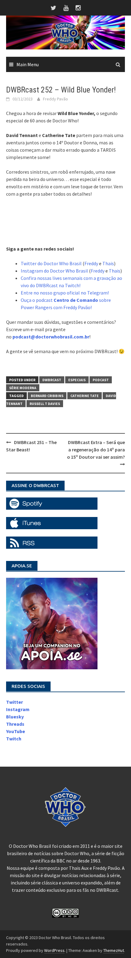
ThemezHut (113, 950)
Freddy (91, 263)
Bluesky (15, 717)
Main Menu (27, 64)
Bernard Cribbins (47, 395)
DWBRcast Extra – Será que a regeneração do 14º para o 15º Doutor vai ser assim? (96, 449)
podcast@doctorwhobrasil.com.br (50, 337)
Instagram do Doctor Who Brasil (54, 271)
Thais (108, 263)
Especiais (77, 380)
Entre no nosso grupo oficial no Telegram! (65, 293)
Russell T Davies (45, 403)
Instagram (18, 709)
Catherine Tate (84, 395)
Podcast (101, 380)
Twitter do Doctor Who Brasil (51, 263)
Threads (15, 724)
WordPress (54, 950)
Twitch (13, 739)
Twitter (14, 702)
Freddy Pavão (55, 99)
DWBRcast (51, 380)
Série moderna (22, 387)
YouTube (15, 731)
